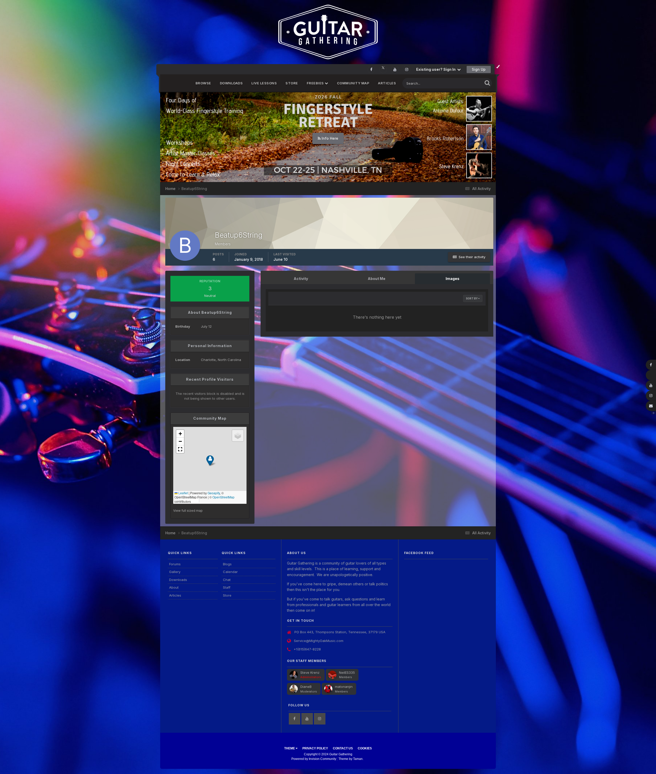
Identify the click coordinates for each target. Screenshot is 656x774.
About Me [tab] (376, 278)
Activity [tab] (301, 278)
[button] (478, 137)
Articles (387, 83)
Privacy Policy (315, 748)
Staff (226, 587)
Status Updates (464, 83)
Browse (203, 83)
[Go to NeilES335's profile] (332, 674)
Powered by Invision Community (313, 759)
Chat (227, 580)
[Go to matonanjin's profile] (328, 689)
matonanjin (344, 687)
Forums (175, 564)
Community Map (353, 83)
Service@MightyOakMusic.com (318, 641)
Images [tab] (452, 278)
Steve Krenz (310, 672)
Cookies (365, 748)
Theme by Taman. (351, 759)
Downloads (231, 83)
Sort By (472, 298)
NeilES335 (347, 672)
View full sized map (188, 510)
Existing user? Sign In (436, 69)
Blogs (227, 564)
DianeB (306, 687)
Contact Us (343, 748)
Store (291, 83)
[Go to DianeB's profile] (293, 689)
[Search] (487, 82)
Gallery (174, 572)
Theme (290, 748)
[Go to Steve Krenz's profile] (293, 674)
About (174, 587)
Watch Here (330, 138)
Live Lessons (264, 83)
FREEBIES (316, 83)
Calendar (230, 572)
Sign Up (479, 69)
